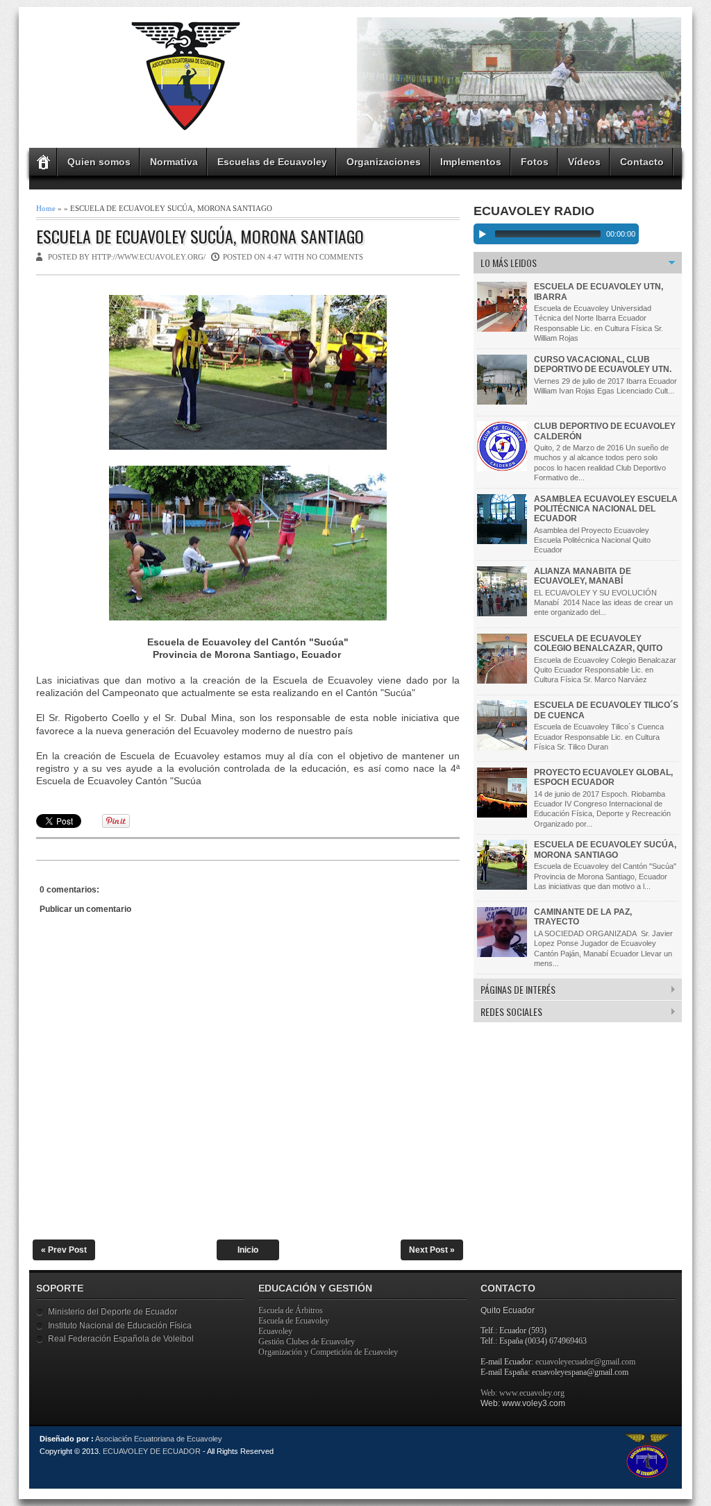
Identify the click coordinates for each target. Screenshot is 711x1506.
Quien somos (99, 161)
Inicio (247, 1250)
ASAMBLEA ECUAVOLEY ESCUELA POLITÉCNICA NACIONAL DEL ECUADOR (606, 509)
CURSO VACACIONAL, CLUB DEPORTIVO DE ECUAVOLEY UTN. (602, 364)
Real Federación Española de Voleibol (121, 1339)
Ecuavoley (275, 1331)
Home (46, 208)
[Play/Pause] (482, 233)
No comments (334, 257)
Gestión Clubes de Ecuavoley (306, 1341)
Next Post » (432, 1250)
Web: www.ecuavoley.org (522, 1393)
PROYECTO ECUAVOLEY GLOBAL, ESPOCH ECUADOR (603, 777)
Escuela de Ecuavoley (293, 1321)
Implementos (470, 161)
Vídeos (584, 161)
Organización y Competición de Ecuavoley (328, 1352)
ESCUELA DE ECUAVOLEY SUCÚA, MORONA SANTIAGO (200, 236)
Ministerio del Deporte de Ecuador (112, 1312)
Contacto (642, 161)
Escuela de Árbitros (290, 1310)
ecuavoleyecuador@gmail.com (585, 1362)
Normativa (174, 161)
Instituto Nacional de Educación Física (120, 1325)
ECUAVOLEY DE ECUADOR (152, 1451)
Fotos (535, 161)
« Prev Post (64, 1250)
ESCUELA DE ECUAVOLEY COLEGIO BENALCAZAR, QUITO (598, 643)
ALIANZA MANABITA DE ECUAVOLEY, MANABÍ (582, 576)
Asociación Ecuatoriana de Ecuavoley (158, 1439)
